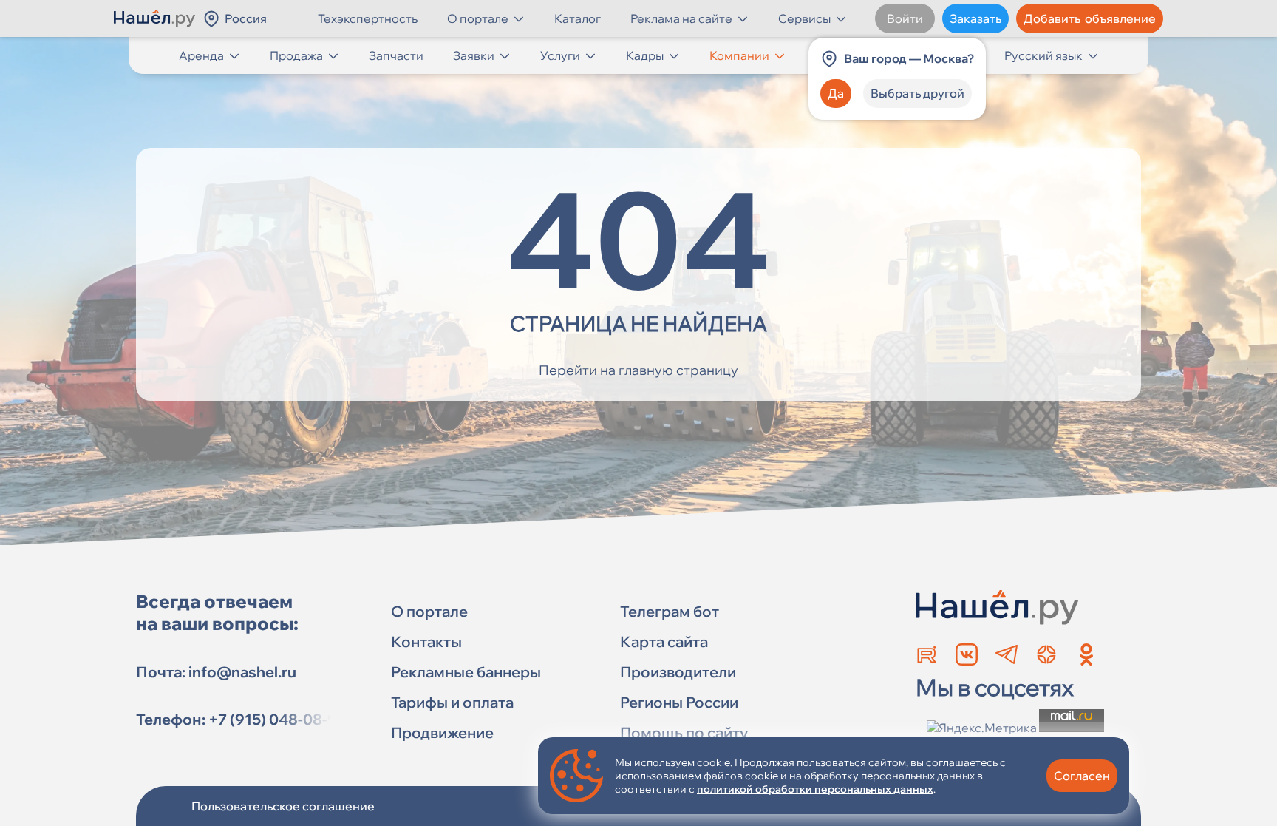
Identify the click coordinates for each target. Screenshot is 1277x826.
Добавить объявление (1090, 18)
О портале (477, 18)
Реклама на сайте (681, 18)
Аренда (201, 55)
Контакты (426, 641)
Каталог (577, 18)
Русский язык (1043, 55)
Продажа (296, 55)
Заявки (473, 55)
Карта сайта (664, 641)
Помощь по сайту (684, 732)
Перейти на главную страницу (638, 370)
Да (836, 93)
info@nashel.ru (242, 672)
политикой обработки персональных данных (815, 789)
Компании (739, 55)
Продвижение (442, 732)
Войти (905, 18)
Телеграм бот (669, 611)
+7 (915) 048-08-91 (276, 719)
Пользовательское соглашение (283, 806)
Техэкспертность (368, 18)
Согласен (1082, 775)
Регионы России (679, 702)
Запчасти (396, 55)
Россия (246, 18)
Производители (678, 672)
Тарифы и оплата (452, 702)
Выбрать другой (917, 93)
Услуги (560, 55)
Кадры (645, 55)
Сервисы (804, 18)
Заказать (975, 18)
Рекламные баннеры (466, 672)
